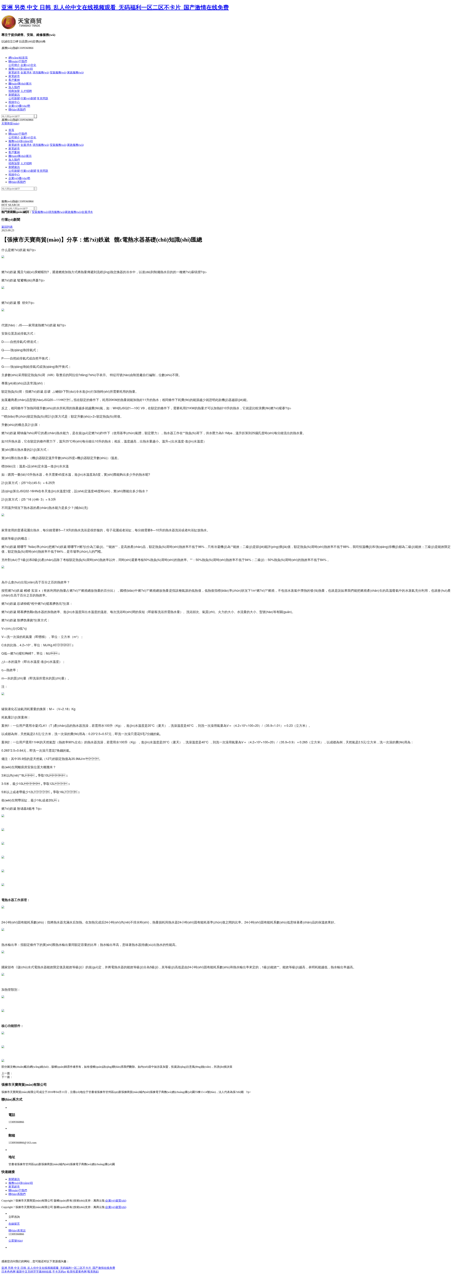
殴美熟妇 (93, 1271)
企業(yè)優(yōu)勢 (19, 105)
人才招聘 (26, 91)
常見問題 (42, 98)
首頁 (11, 130)
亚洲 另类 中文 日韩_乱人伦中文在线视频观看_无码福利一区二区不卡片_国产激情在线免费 (115, 7)
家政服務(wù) (75, 72)
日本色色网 (8, 1271)
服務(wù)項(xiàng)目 (20, 68)
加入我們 (14, 87)
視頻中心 (14, 102)
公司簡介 (14, 65)
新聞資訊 (14, 94)
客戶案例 (14, 79)
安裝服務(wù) (58, 72)
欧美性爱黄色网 (77, 1271)
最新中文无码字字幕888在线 (34, 1271)
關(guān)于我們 (17, 61)
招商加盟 (14, 91)
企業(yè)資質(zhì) (115, 1200)
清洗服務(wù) (40, 72)
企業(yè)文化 (28, 65)
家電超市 (14, 72)
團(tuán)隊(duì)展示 (20, 83)
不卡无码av (59, 1271)
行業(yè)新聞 (28, 98)
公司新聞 (14, 98)
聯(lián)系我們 (17, 109)
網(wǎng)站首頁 (18, 57)
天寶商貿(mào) (10, 123)
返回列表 (7, 226)
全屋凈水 (26, 72)
